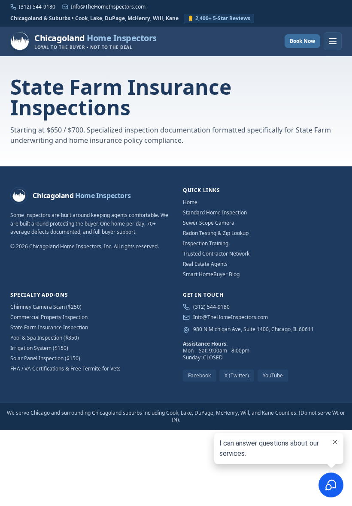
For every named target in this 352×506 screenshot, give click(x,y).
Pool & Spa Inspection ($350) (44, 337)
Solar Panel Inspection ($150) (45, 358)
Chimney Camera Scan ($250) (46, 306)
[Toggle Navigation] (333, 41)
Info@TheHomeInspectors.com (230, 317)
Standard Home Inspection (215, 212)
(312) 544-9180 (211, 307)
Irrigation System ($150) (39, 348)
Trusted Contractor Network (216, 253)
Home (190, 202)
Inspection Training (205, 243)
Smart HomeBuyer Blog (211, 274)
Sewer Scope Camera (208, 222)
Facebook (199, 375)
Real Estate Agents (205, 264)
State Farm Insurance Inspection (49, 327)
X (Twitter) (237, 375)
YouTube (273, 375)
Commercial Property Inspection (49, 317)
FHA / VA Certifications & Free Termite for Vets (65, 368)
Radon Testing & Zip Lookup (216, 233)
